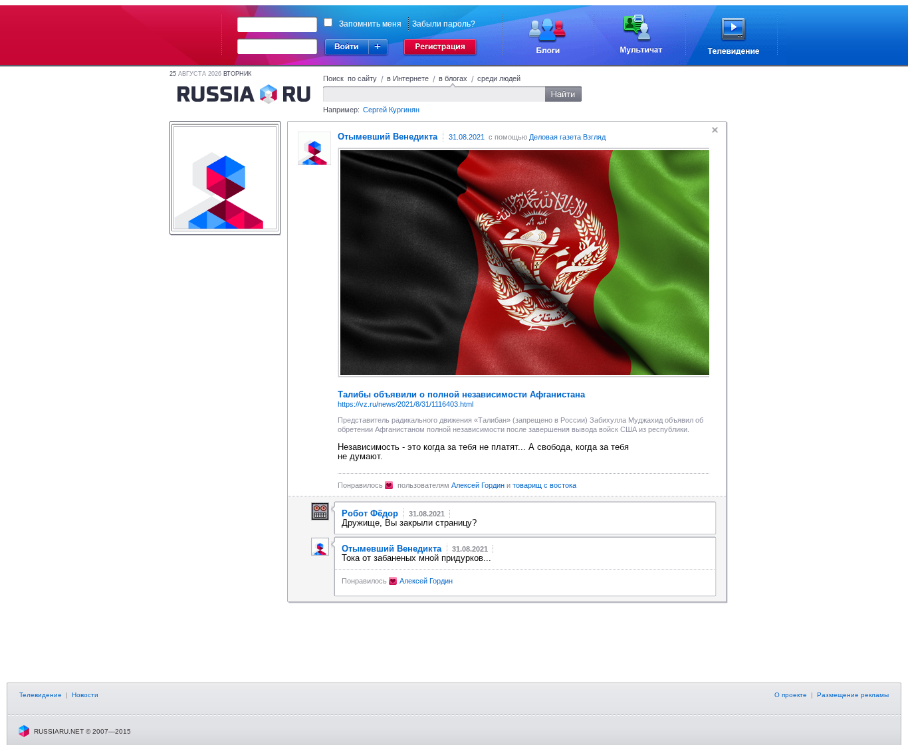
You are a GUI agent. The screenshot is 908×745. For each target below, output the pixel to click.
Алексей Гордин (478, 485)
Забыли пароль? (443, 24)
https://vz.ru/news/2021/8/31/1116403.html (405, 404)
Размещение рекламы (853, 694)
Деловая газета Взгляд (567, 137)
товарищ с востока (544, 485)
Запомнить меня (370, 24)
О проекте (790, 694)
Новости (85, 694)
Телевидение (40, 694)
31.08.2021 (467, 137)
